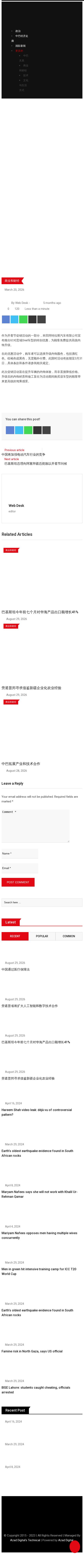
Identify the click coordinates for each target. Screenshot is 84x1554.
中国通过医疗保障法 (16, 969)
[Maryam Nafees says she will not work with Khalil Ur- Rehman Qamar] (14, 1173)
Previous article (14, 450)
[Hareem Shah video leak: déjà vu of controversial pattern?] (14, 1091)
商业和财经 (12, 281)
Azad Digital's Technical (25, 1540)
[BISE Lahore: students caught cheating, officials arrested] (14, 1369)
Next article (11, 459)
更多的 (19, 50)
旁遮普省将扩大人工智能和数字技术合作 (30, 1006)
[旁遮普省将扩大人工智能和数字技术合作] (14, 987)
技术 (25, 75)
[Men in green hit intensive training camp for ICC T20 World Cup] (14, 1250)
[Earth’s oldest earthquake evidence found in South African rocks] (14, 1132)
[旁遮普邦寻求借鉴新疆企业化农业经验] (14, 1060)
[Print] (41, 319)
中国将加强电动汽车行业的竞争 (23, 454)
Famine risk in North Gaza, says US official (32, 1351)
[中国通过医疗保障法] (14, 946)
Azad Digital (65, 1540)
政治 (18, 31)
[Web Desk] (32, 303)
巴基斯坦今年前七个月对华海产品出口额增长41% (40, 612)
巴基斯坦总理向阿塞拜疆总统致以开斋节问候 (35, 463)
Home (8, 168)
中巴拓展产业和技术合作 (21, 764)
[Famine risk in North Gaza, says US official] (14, 1332)
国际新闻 (20, 45)
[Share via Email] (32, 319)
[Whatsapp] (23, 319)
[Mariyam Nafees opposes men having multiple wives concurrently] (14, 1214)
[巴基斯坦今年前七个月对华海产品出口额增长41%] (14, 1023)
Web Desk (16, 505)
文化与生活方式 (23, 85)
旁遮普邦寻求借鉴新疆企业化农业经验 (31, 688)
